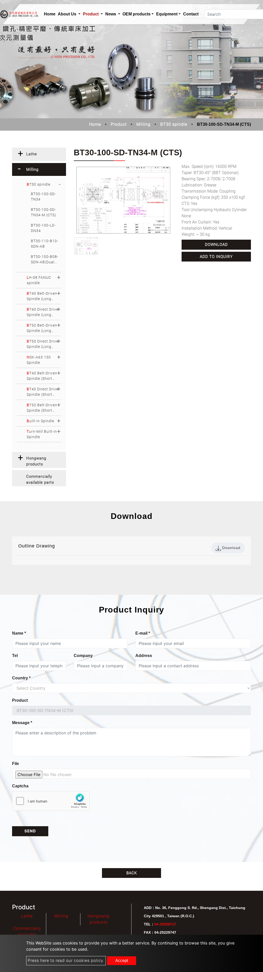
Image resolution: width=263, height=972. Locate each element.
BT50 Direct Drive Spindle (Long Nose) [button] (42, 344)
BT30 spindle (173, 124)
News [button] (111, 14)
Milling (143, 124)
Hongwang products (98, 919)
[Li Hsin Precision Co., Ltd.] (19, 14)
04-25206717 (165, 924)
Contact (191, 14)
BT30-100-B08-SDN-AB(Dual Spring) (44, 260)
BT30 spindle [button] (38, 184)
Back (131, 873)
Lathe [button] (31, 154)
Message (22, 723)
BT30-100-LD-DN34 (43, 228)
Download (216, 244)
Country (21, 678)
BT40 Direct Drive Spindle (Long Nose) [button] (42, 312)
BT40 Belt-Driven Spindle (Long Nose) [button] (42, 296)
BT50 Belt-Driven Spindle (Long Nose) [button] (42, 328)
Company (83, 655)
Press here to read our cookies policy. (66, 960)
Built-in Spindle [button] (40, 421)
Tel (15, 655)
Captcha (20, 786)
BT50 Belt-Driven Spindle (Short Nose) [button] (42, 408)
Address (143, 655)
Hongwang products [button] (36, 461)
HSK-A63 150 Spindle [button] (39, 360)
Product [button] (91, 14)
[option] (124, 200)
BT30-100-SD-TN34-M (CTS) (43, 212)
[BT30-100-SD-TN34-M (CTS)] (124, 200)
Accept (121, 960)
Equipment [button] (166, 14)
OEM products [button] (137, 14)
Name (19, 633)
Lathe (27, 916)
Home (50, 14)
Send (30, 831)
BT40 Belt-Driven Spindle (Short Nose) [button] (42, 376)
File (15, 763)
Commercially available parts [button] (40, 479)
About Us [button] (67, 14)
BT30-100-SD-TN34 (43, 196)
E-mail (142, 633)
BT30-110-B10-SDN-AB (44, 243)
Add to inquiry (216, 256)
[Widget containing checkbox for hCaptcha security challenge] (51, 801)
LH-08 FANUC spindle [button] (39, 280)
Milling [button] (32, 169)
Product (119, 124)
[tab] (39, 154)
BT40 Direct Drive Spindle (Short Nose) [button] (42, 392)
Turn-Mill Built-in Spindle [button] (42, 434)
